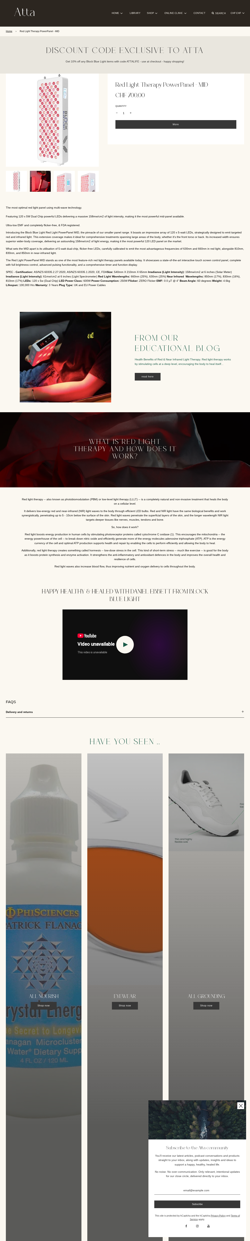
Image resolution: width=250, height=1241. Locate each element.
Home (9, 31)
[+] (130, 113)
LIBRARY (135, 13)
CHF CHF (236, 13)
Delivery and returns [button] (19, 712)
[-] (116, 113)
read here (148, 376)
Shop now (44, 1005)
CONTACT (199, 13)
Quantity (120, 106)
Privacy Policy (218, 1215)
